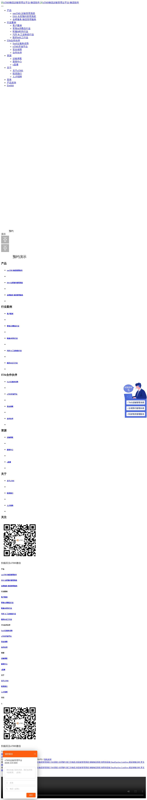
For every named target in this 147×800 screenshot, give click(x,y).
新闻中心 (17, 61)
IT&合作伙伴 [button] (5, 625)
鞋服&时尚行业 (20, 31)
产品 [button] (2, 569)
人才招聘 (17, 76)
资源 (9, 55)
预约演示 (16, 257)
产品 (9, 10)
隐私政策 (48, 759)
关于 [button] (2, 675)
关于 (9, 67)
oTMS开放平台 (20, 46)
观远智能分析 (135, 762)
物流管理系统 (44, 762)
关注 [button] (2, 697)
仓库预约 (62, 762)
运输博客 (17, 58)
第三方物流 (71, 762)
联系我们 (17, 73)
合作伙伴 (17, 52)
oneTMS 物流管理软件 (15, 270)
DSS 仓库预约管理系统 (24, 16)
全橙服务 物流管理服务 (24, 19)
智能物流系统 (95, 762)
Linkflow (125, 762)
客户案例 (17, 25)
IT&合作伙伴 (13, 40)
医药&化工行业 (20, 37)
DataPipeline (116, 762)
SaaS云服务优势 (21, 43)
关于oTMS (18, 70)
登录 (9, 79)
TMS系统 (54, 762)
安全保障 (17, 49)
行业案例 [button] (4, 591)
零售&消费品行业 (21, 28)
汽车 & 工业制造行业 (23, 34)
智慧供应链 (106, 762)
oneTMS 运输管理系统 (24, 13)
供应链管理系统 (82, 762)
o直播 (15, 64)
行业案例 (11, 22)
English (10, 85)
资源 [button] (2, 653)
